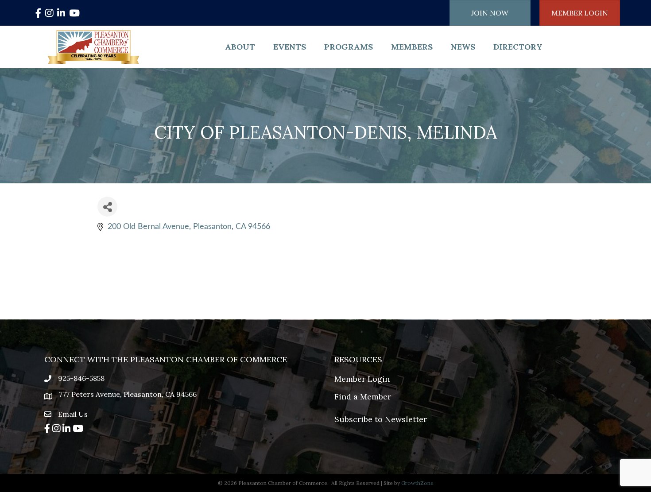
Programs (348, 47)
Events (289, 47)
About (240, 47)
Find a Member (362, 396)
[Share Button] (107, 207)
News (463, 47)
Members (412, 47)
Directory (517, 47)
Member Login (362, 379)
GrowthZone (417, 483)
